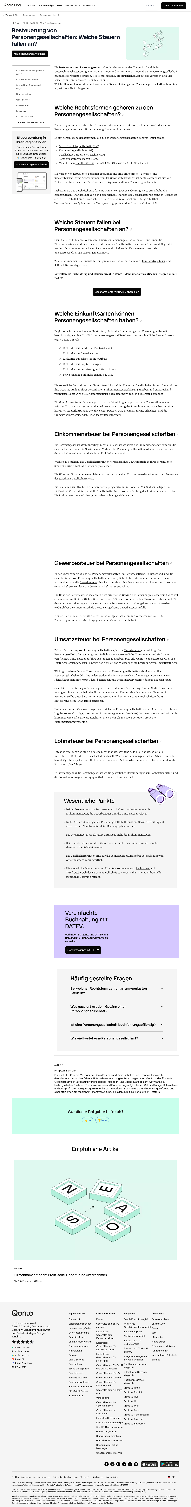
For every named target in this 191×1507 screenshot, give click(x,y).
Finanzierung (75, 1350)
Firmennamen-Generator (81, 1386)
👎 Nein (102, 1120)
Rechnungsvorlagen (79, 1382)
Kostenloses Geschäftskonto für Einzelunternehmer (106, 1346)
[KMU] (61, 5)
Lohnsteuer (21, 111)
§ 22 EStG (108, 374)
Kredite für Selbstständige (109, 1422)
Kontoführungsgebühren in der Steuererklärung (107, 530)
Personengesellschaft (50, 15)
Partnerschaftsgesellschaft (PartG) (79, 159)
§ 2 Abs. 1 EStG (68, 339)
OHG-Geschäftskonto (71, 199)
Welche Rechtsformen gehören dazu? (30, 72)
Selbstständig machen (80, 1323)
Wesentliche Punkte (25, 117)
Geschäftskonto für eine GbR (93, 190)
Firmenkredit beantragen (108, 1418)
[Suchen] (150, 5)
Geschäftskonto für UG (108, 1373)
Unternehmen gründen (80, 1328)
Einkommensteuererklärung (76, 495)
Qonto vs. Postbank (134, 1419)
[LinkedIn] (118, 1464)
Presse (155, 1328)
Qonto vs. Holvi (131, 1401)
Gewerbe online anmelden (109, 1440)
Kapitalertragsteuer (153, 261)
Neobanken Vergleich (134, 1336)
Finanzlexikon (158, 1341)
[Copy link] (123, 114)
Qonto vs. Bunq (131, 1410)
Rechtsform (143, 868)
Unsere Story (158, 1323)
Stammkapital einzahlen (108, 1436)
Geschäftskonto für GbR (108, 1377)
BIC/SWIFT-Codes (78, 1391)
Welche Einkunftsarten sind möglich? (28, 87)
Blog (17, 15)
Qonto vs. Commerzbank (136, 1414)
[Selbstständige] (48, 5)
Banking (73, 1355)
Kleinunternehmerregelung (70, 722)
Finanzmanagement (79, 1346)
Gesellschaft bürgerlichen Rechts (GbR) (82, 154)
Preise (99, 1319)
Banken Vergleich (133, 1331)
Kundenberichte (160, 1350)
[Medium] (136, 1464)
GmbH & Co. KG (85, 163)
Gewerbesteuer (23, 100)
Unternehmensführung (80, 1341)
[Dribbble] (130, 1464)
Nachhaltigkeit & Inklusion (165, 1355)
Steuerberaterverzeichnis (109, 1453)
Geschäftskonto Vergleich (137, 1319)
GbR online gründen (106, 1431)
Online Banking (76, 1359)
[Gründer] (33, 5)
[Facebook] (106, 1464)
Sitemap (156, 1359)
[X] (112, 1464)
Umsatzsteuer (22, 105)
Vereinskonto (102, 1398)
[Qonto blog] (12, 6)
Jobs (154, 1332)
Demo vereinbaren (161, 1319)
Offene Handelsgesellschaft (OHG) (79, 146)
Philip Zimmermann (53, 23)
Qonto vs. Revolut (133, 1392)
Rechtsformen (29, 15)
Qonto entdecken (174, 5)
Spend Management (79, 1368)
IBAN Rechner (76, 1395)
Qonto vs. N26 (131, 1396)
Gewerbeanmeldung (79, 1332)
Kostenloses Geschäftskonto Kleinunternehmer (105, 1335)
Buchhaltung (75, 1364)
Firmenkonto (103, 525)
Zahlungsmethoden (78, 1377)
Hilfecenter (157, 1337)
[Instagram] (124, 1464)
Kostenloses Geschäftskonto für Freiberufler (106, 1357)
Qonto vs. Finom (132, 1387)
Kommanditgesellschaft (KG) (76, 150)
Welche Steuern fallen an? (27, 79)
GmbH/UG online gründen (109, 1427)
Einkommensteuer (24, 94)
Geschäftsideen (77, 1337)
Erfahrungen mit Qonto (163, 1346)
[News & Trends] (74, 5)
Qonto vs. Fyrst (131, 1405)
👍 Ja (87, 1120)
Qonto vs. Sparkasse (134, 1423)
